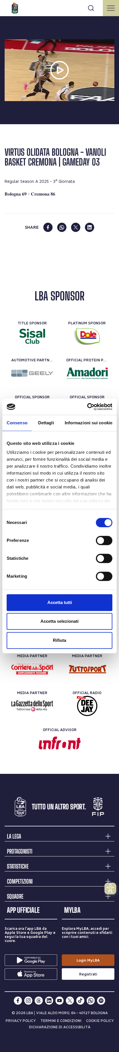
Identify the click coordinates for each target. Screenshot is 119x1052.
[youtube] (59, 1001)
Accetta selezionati (59, 621)
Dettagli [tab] (46, 422)
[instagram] (28, 1001)
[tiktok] (80, 1001)
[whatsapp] (61, 227)
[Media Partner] (32, 669)
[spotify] (101, 1001)
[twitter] (75, 227)
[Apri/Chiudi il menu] (111, 8)
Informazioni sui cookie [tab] (88, 422)
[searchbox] (59, 7)
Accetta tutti (59, 602)
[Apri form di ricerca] (91, 8)
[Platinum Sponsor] (87, 336)
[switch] (104, 540)
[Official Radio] (87, 706)
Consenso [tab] (17, 422)
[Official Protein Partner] (87, 373)
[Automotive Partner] (32, 373)
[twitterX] (70, 1001)
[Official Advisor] (60, 743)
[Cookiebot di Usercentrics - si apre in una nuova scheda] (87, 406)
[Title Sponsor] (32, 336)
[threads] (39, 1001)
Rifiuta (59, 640)
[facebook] (48, 227)
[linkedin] (89, 227)
